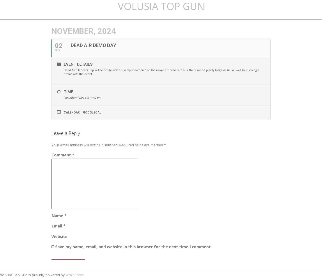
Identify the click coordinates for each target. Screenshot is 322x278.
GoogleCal (92, 112)
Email (58, 226)
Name (59, 215)
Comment (62, 154)
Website (59, 236)
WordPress (74, 275)
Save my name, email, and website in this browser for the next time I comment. (133, 246)
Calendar (72, 112)
